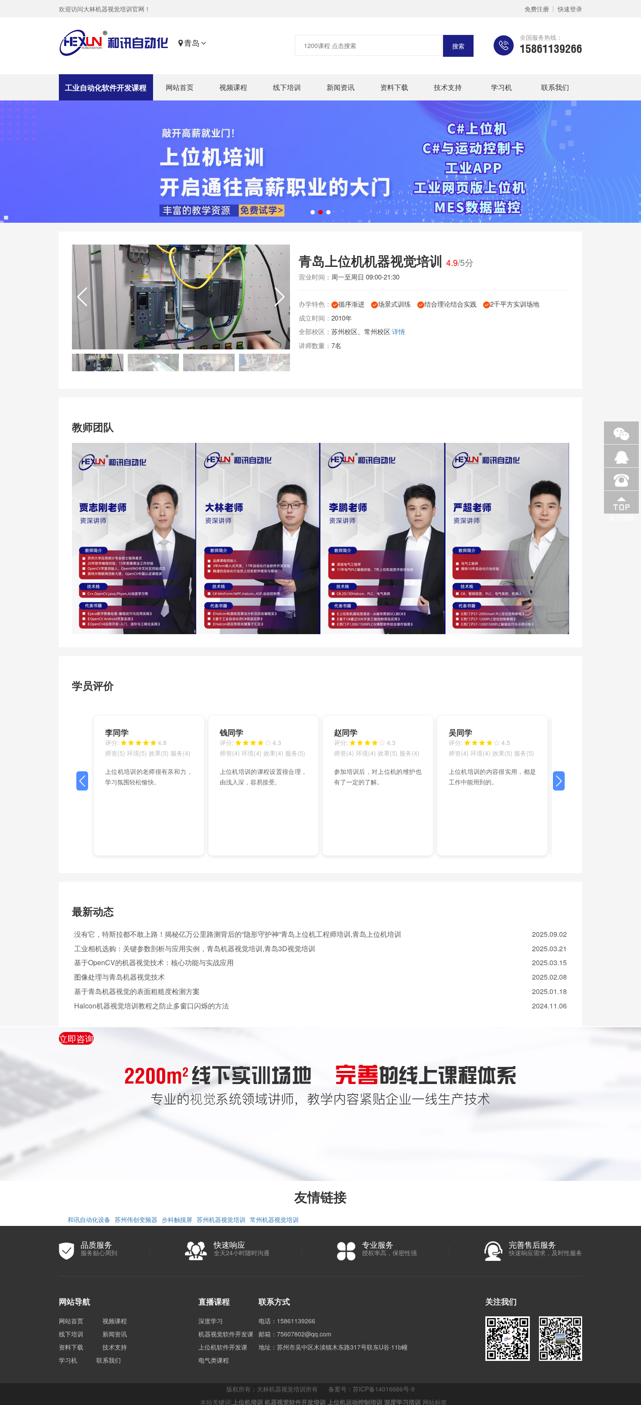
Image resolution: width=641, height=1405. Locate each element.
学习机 (501, 87)
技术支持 (448, 87)
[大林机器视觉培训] (113, 42)
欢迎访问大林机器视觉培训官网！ (104, 8)
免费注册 (537, 8)
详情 (398, 331)
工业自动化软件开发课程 (106, 87)
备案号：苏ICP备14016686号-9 (371, 1388)
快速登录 (570, 8)
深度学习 (210, 1320)
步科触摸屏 (177, 1219)
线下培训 (287, 87)
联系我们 (555, 87)
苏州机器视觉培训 (221, 1219)
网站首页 (180, 87)
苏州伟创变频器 (136, 1219)
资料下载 (394, 87)
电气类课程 (213, 1360)
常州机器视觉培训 (274, 1219)
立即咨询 (76, 1038)
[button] (280, 297)
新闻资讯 (341, 87)
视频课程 (233, 87)
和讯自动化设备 (89, 1219)
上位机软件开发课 (222, 1347)
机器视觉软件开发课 (225, 1333)
